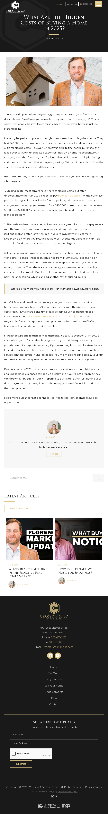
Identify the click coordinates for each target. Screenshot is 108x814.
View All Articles (19, 508)
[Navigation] (15, 7)
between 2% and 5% (70, 195)
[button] (98, 4)
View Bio (54, 454)
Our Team (54, 673)
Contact (54, 704)
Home (54, 667)
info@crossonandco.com (58, 646)
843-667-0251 (56, 642)
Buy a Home (54, 679)
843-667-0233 (58, 637)
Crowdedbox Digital (67, 791)
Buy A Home (59, 4)
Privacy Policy (93, 787)
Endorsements (54, 691)
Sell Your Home (72, 4)
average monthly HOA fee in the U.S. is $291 (53, 316)
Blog (54, 698)
